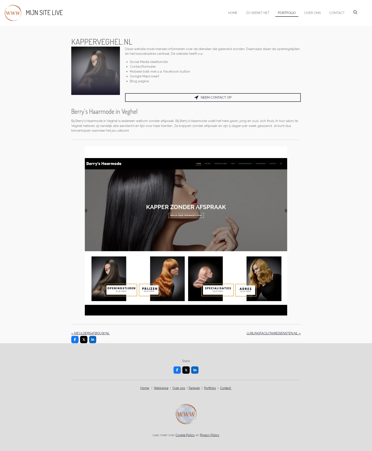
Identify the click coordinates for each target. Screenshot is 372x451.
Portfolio (210, 388)
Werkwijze (161, 388)
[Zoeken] (355, 12)
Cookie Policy (185, 435)
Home (144, 388)
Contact (226, 388)
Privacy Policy (209, 435)
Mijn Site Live (44, 12)
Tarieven (194, 388)
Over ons (178, 388)
